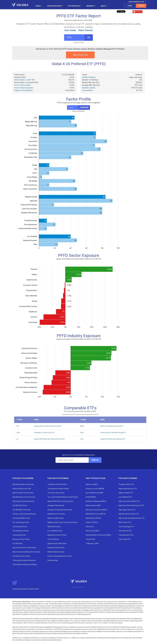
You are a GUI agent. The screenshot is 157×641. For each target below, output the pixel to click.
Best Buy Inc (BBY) (92, 531)
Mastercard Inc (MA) (93, 505)
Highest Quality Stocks (55, 518)
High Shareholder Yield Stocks (23, 484)
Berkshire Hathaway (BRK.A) (96, 501)
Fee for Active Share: (22, 85)
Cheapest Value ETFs (126, 484)
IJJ (17, 439)
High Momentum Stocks (56, 514)
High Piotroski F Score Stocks (22, 493)
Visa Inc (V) (90, 527)
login (129, 6)
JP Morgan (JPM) (92, 543)
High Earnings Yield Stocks (57, 543)
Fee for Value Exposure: (23, 88)
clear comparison (78, 111)
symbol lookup (78, 42)
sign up (141, 6)
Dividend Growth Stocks (56, 548)
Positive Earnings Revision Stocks (59, 556)
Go (88, 37)
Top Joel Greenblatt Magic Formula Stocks (62, 497)
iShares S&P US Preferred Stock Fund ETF (47, 426)
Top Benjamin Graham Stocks (58, 489)
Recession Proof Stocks (21, 539)
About (103, 6)
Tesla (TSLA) (90, 539)
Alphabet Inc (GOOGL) (93, 518)
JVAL (18, 432)
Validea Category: (89, 77)
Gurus (37, 6)
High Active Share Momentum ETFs (131, 505)
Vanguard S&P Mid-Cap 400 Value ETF (112, 439)
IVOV (81, 439)
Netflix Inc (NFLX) (92, 522)
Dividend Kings (52, 560)
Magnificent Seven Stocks (56, 535)
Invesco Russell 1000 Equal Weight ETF (113, 432)
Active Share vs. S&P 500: (24, 80)
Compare (84, 107)
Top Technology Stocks (20, 522)
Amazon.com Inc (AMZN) (95, 489)
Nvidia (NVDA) (91, 497)
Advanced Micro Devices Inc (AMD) (98, 535)
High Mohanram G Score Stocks (23, 497)
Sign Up (95, 460)
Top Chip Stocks (53, 539)
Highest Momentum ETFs (127, 489)
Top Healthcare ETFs (125, 535)
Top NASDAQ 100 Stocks (21, 510)
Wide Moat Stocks (53, 527)
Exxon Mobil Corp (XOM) (94, 493)
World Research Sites (136, 2)
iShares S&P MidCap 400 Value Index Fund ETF (49, 439)
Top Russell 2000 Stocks (21, 518)
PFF (17, 426)
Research (90, 6)
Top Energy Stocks (19, 535)
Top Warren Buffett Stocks (57, 484)
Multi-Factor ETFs (124, 522)
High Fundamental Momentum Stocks (26, 552)
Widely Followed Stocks (55, 552)
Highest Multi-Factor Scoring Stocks (60, 501)
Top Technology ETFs (126, 527)
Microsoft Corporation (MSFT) (96, 510)
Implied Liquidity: (89, 88)
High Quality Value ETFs (127, 510)
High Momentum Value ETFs (128, 514)
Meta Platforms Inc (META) (96, 514)
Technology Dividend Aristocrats (24, 560)
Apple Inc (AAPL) (92, 484)
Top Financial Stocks (19, 527)
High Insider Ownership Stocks (23, 501)
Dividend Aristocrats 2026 (21, 489)
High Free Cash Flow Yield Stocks (24, 548)
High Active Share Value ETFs (129, 501)
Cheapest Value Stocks (55, 505)
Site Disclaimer (78, 587)
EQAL (82, 432)
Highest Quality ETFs (125, 493)
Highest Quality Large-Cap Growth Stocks (62, 522)
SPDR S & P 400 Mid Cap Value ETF (111, 426)
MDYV (82, 426)
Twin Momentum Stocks (21, 556)
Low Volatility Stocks (54, 531)
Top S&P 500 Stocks (19, 505)
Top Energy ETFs (124, 539)
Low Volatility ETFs (125, 497)
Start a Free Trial (80, 55)
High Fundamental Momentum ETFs (131, 518)
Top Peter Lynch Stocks (55, 493)
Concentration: (87, 90)
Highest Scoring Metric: (23, 90)
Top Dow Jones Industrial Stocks (24, 514)
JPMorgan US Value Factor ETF (44, 432)
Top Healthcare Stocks (20, 531)
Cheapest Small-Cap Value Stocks (59, 510)
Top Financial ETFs (125, 531)
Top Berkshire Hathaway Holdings (24, 564)
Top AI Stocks (17, 543)
